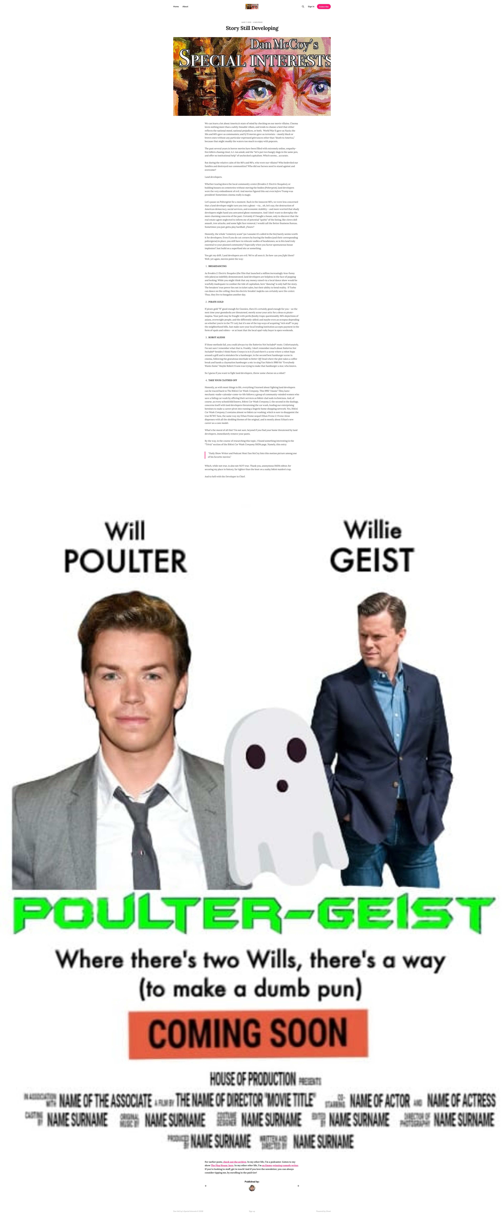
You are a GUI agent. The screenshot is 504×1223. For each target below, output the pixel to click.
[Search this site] (303, 7)
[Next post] (297, 1186)
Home (176, 6)
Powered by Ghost (323, 1211)
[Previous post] (207, 1186)
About (185, 6)
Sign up (252, 1211)
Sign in (311, 6)
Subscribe (324, 6)
